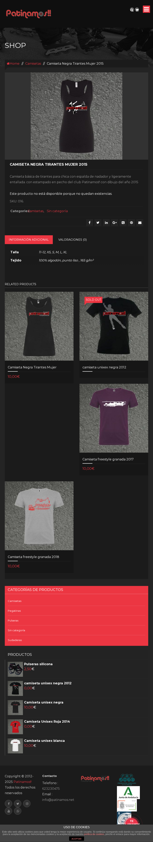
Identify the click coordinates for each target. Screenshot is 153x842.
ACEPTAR (76, 839)
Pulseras (13, 620)
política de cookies (94, 834)
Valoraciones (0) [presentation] (72, 239)
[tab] (29, 239)
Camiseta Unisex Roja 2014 (47, 721)
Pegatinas (14, 610)
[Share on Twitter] (97, 222)
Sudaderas (15, 640)
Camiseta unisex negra (43, 702)
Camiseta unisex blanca (44, 741)
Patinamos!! (22, 782)
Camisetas (33, 63)
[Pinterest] (131, 222)
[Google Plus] (114, 222)
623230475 (51, 789)
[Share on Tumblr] (123, 222)
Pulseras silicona (38, 664)
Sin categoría (57, 211)
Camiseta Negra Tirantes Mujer (32, 367)
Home (15, 63)
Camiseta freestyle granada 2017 (108, 459)
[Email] (139, 222)
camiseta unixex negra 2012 (104, 367)
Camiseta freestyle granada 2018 (33, 557)
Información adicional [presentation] (29, 239)
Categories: (18, 211)
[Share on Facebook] (89, 222)
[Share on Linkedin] (106, 222)
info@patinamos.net (58, 800)
